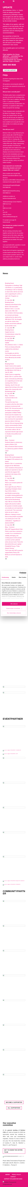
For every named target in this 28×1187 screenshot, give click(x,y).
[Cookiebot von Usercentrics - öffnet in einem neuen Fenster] (19, 573)
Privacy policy (16, 1174)
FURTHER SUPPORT (10, 70)
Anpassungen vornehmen (13, 608)
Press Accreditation (9, 664)
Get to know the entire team (13, 1151)
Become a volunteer (9, 636)
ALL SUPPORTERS (14, 1108)
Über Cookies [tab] (22, 577)
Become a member (9, 621)
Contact (13, 1176)
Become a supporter (9, 650)
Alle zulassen (14, 603)
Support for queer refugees (13, 1179)
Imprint (7, 1174)
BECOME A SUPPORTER (14, 1102)
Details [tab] (14, 577)
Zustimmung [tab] (5, 577)
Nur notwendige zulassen (14, 613)
